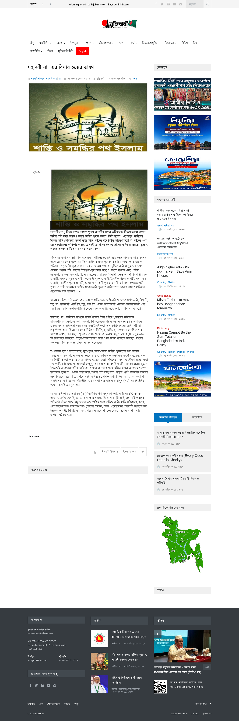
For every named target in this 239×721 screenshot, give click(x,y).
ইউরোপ (160, 254)
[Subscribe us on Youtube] (174, 4)
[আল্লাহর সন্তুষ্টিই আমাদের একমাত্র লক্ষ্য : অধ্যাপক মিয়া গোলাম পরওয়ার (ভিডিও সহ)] (182, 646)
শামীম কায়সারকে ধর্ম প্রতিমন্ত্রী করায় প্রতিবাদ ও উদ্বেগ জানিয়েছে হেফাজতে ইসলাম (175, 215)
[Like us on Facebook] (156, 4)
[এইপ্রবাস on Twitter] (36, 685)
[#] (119, 24)
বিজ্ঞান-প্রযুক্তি (149, 43)
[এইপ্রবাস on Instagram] (42, 685)
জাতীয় (166, 225)
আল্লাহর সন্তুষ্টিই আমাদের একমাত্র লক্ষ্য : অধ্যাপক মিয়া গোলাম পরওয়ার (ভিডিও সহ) (177, 669)
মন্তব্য (135, 78)
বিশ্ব (195, 43)
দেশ (121, 43)
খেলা (88, 43)
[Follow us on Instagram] (168, 4)
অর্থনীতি (44, 43)
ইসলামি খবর (51, 78)
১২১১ (207, 667)
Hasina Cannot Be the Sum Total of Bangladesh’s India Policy (174, 337)
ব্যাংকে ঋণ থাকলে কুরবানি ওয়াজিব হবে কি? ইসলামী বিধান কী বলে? (181, 435)
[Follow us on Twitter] (162, 4)
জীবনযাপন (105, 43)
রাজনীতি (35, 51)
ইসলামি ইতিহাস (37, 78)
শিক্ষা (50, 51)
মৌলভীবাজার (53, 704)
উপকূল (74, 43)
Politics (181, 351)
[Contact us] (180, 4)
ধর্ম (132, 43)
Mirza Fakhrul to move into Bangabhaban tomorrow (174, 302)
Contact (194, 714)
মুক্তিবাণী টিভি (65, 51)
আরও (59, 43)
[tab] (168, 419)
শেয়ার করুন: (34, 436)
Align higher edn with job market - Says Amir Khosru (99, 4)
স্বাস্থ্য (76, 704)
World (190, 351)
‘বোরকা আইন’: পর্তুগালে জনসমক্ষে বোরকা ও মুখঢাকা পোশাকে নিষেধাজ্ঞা (172, 243)
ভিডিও (160, 590)
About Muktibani (179, 714)
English (83, 51)
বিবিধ (185, 43)
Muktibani (39, 714)
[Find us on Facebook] (30, 685)
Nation (171, 282)
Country (161, 282)
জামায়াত (122, 689)
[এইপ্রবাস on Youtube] (48, 685)
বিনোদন (169, 43)
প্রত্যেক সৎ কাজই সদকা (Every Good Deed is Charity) (180, 458)
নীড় (32, 43)
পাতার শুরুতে (201, 703)
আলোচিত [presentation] (197, 417)
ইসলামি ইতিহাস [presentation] (168, 417)
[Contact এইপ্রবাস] (54, 685)
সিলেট (67, 704)
